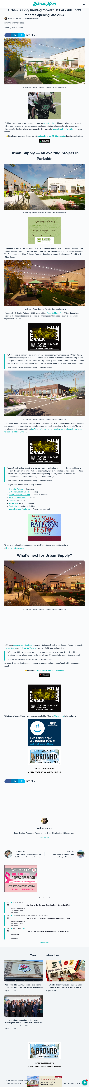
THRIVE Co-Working (28, 648)
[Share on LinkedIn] (14, 35)
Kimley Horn (13, 503)
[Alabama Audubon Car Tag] (44, 761)
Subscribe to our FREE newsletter (50, 670)
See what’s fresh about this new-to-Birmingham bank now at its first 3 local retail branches (23, 1022)
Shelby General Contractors (19, 495)
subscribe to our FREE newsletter (52, 136)
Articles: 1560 (44, 837)
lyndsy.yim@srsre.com (15, 548)
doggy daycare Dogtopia (22, 645)
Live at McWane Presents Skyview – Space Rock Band (48, 918)
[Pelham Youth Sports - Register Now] (44, 105)
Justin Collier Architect (17, 498)
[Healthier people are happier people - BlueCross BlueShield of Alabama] (44, 732)
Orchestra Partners (16, 489)
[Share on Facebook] (7, 35)
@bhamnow (59, 716)
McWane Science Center (18, 908)
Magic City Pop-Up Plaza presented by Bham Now (48, 931)
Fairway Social (10, 648)
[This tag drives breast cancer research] (20, 878)
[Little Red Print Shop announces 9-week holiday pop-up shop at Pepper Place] (65, 970)
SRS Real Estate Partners (19, 492)
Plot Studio (13, 506)
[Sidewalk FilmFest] (44, 337)
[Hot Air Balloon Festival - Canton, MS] (44, 527)
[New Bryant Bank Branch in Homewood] (44, 1081)
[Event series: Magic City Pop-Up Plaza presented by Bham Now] (24, 929)
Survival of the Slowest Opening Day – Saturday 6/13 (48, 905)
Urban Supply (48, 123)
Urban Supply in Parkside (63, 129)
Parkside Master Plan (55, 313)
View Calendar (44, 942)
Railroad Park (15, 934)
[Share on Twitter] (21, 35)
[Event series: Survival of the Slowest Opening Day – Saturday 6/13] (24, 902)
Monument (13, 500)
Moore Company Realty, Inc (19, 509)
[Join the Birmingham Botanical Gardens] (44, 230)
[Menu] (84, 4)
